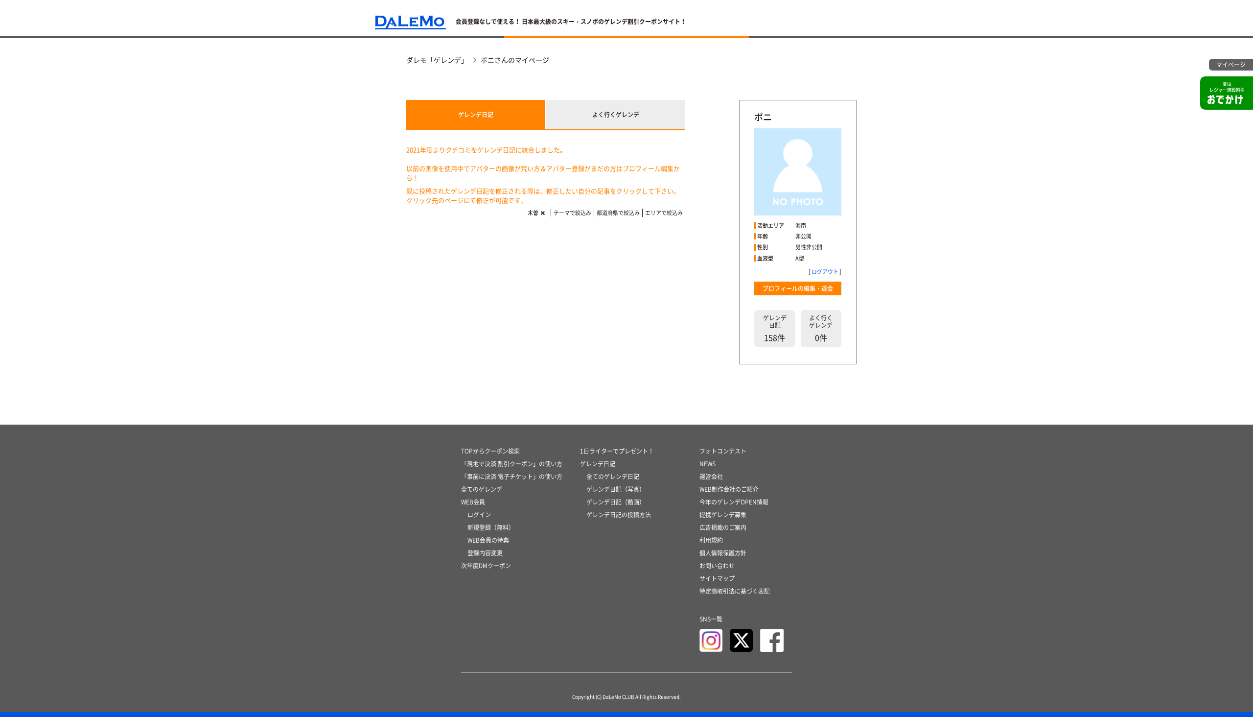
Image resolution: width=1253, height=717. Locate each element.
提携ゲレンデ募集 (722, 514)
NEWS (707, 463)
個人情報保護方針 (722, 553)
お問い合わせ (717, 565)
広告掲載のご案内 (722, 527)
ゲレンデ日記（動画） (615, 502)
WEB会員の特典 (488, 540)
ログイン (479, 514)
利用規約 (711, 540)
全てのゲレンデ (481, 489)
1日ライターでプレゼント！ (617, 451)
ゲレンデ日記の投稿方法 (618, 514)
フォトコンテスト (722, 451)
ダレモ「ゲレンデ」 (437, 60)
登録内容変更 (485, 553)
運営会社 (711, 476)
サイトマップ (717, 578)
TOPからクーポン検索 (490, 451)
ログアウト (825, 271)
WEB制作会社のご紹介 (729, 489)
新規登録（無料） (490, 527)
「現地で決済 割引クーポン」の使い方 (511, 463)
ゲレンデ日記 (475, 114)
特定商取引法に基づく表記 (734, 591)
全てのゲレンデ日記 (612, 476)
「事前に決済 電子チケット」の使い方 (511, 476)
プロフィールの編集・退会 (798, 288)
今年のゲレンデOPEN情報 (733, 502)
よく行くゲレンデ (615, 114)
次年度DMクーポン (486, 565)
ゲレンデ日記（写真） (615, 489)
